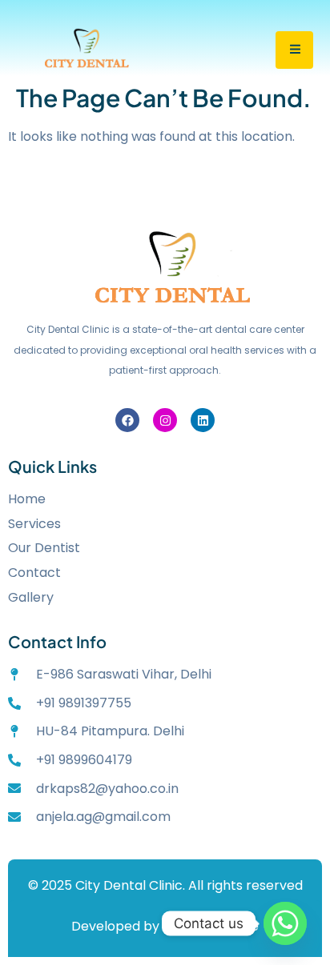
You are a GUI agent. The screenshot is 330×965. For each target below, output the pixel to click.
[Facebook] (127, 420)
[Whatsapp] (285, 923)
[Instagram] (165, 420)
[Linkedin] (203, 420)
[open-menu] (294, 50)
